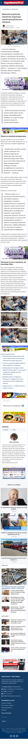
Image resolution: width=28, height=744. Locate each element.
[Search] (26, 2)
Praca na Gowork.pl (6, 713)
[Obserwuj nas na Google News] (23, 406)
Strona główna (6, 9)
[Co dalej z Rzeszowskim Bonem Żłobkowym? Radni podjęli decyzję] (6, 592)
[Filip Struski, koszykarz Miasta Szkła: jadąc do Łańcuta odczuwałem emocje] (6, 621)
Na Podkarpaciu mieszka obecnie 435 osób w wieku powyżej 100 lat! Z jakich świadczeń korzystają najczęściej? (14, 358)
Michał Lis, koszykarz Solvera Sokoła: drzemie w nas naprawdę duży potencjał (18, 628)
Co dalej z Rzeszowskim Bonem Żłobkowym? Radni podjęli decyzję (18, 592)
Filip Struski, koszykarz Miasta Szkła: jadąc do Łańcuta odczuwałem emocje (18, 621)
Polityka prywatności (11, 732)
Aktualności (14, 9)
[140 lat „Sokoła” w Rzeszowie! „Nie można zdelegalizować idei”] (6, 649)
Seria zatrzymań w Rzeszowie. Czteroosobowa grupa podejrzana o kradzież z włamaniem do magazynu (13, 588)
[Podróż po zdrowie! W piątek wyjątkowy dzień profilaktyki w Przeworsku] (14, 522)
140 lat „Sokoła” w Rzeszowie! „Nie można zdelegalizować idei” (18, 649)
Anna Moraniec (14, 442)
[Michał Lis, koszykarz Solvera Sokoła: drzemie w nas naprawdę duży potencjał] (6, 628)
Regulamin (20, 732)
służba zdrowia (6, 400)
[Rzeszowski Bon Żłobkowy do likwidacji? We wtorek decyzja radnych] (6, 635)
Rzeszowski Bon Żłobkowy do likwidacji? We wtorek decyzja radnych (18, 635)
